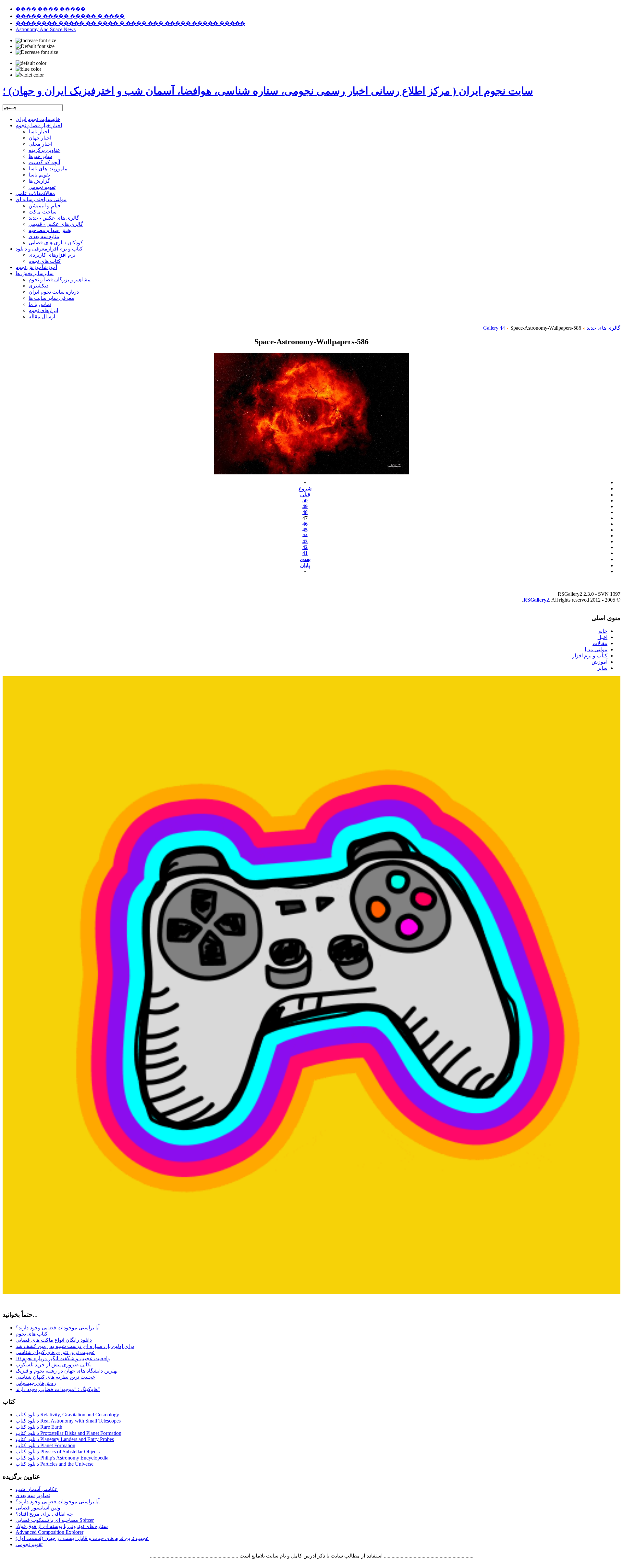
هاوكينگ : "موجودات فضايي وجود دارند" (58, 1389)
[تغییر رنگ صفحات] (31, 63)
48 (305, 512)
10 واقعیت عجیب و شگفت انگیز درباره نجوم (63, 1358)
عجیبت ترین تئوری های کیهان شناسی (55, 1352)
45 (305, 529)
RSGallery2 (536, 600)
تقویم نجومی (29, 1544)
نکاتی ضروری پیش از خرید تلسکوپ (54, 1364)
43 (305, 541)
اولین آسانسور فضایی (39, 1507)
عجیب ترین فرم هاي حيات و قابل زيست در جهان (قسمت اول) (82, 1538)
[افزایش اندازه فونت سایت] (36, 40)
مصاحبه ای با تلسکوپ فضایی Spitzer (55, 1520)
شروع (305, 488)
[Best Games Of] (311, 1292)
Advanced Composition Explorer (49, 1532)
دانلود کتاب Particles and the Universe (54, 1464)
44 (305, 535)
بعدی (305, 559)
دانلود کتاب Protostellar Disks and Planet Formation (68, 1433)
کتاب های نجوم (32, 1334)
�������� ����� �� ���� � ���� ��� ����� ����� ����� (130, 23)
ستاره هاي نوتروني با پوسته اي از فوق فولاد (62, 1526)
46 (305, 524)
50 (305, 500)
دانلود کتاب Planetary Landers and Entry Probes (65, 1439)
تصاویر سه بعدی (33, 1495)
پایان (305, 565)
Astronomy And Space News (46, 29)
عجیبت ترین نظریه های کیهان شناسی (55, 1377)
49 (305, 506)
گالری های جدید (603, 328)
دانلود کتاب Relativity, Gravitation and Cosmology (67, 1414)
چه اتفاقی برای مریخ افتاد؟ (44, 1514)
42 (305, 547)
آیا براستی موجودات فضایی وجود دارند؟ (58, 1327)
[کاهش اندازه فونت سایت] (37, 52)
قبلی (305, 494)
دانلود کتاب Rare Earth (39, 1427)
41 (305, 553)
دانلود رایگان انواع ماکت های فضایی (54, 1340)
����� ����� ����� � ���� (70, 16)
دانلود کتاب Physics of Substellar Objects (58, 1451)
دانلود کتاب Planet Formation (45, 1445)
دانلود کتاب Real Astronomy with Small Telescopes (68, 1420)
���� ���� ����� (51, 9)
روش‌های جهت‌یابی (36, 1383)
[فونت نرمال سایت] (35, 46)
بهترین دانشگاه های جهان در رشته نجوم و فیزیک (66, 1371)
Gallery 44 (494, 328)
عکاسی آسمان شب (37, 1489)
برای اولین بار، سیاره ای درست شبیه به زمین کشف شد (75, 1346)
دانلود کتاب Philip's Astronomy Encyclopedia (62, 1457)
